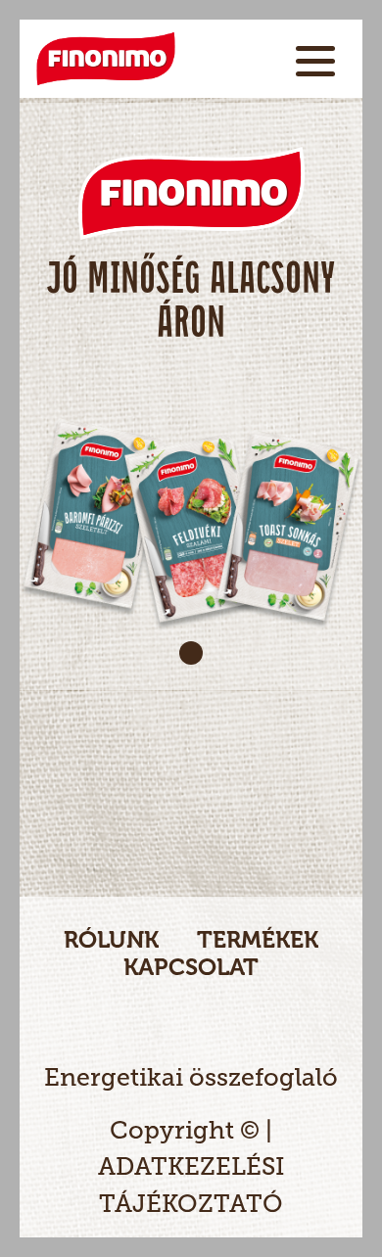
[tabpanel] (191, 396)
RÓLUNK (111, 939)
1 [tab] (191, 653)
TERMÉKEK (257, 939)
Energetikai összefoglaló (191, 1077)
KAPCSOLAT (191, 967)
